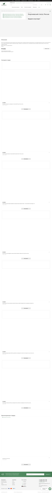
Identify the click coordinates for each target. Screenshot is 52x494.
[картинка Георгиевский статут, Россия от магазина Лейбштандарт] (26, 437)
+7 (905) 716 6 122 (43, 481)
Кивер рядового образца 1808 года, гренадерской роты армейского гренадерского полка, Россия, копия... (16, 402)
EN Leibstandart (49, 2)
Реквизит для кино (30, 0)
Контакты (38, 0)
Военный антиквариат (27, 7)
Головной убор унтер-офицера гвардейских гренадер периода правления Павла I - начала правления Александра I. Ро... (18, 203)
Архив (39, 7)
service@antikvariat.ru (19, 2)
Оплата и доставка (17, 0)
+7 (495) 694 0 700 (43, 479)
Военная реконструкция (15, 7)
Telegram (24, 484)
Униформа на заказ (24, 0)
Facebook (24, 481)
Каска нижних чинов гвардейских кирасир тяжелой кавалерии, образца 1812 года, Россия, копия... (15, 253)
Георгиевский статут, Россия (6, 458)
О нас (13, 0)
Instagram (24, 483)
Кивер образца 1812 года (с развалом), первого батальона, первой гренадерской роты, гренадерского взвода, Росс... (18, 303)
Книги (22, 7)
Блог (35, 0)
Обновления (35, 7)
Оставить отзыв (47, 48)
